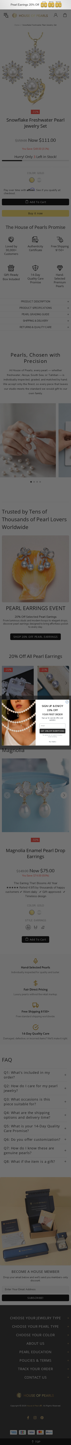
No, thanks (52, 742)
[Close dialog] (67, 701)
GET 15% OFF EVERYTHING (52, 731)
